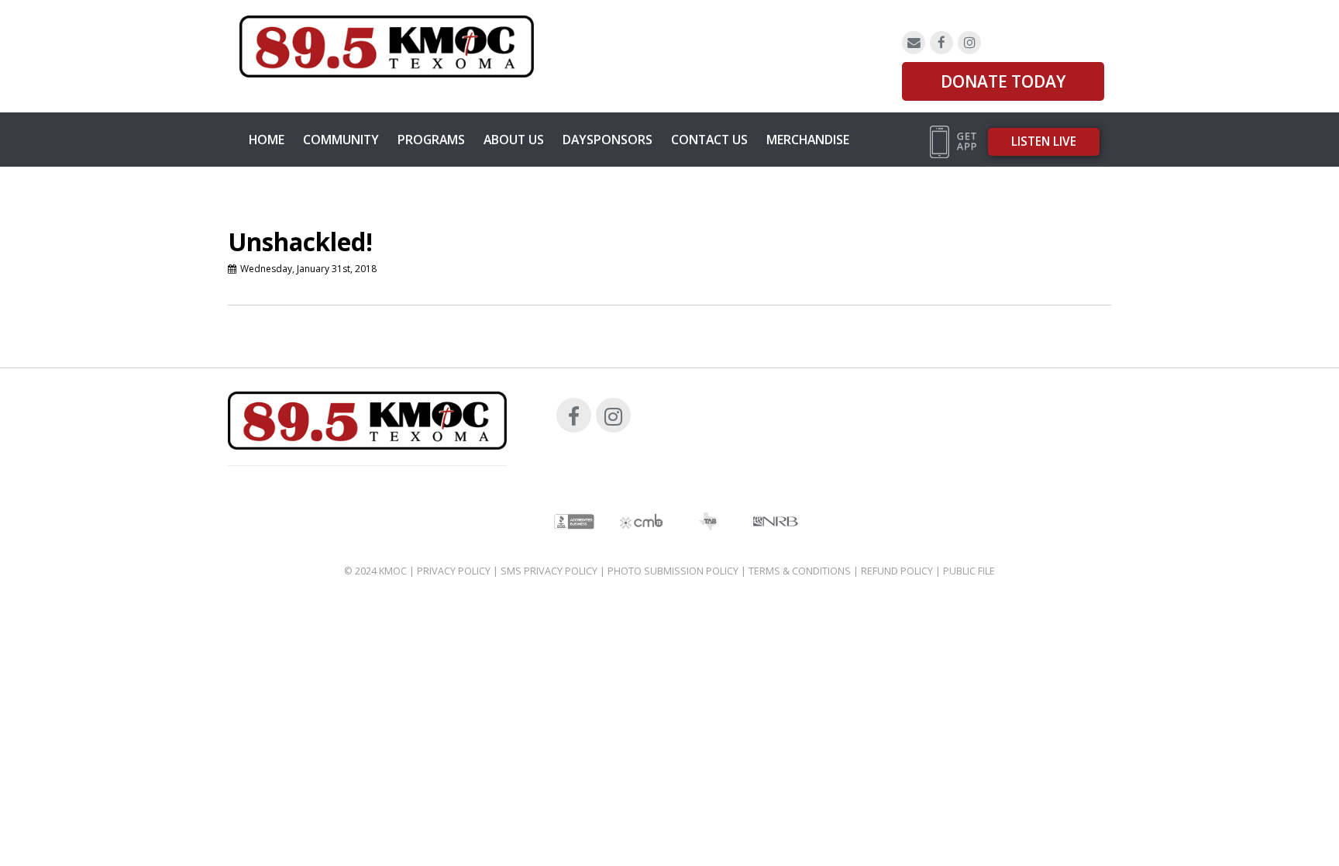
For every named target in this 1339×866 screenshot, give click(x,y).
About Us (514, 139)
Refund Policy (897, 571)
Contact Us (709, 139)
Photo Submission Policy (673, 571)
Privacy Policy (454, 571)
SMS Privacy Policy (549, 571)
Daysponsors (607, 139)
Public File (969, 571)
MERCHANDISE (807, 139)
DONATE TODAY (1003, 81)
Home (266, 139)
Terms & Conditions (800, 571)
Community (341, 139)
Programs (431, 139)
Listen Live (1043, 141)
